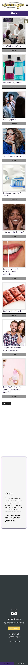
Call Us (8, 663)
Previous (7, 404)
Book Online (14, 628)
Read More (14, 50)
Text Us (22, 663)
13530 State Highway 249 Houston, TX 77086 (14, 637)
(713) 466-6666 (11, 521)
